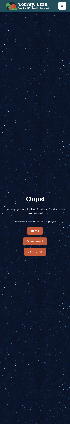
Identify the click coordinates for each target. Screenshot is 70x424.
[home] (29, 6)
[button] (62, 6)
